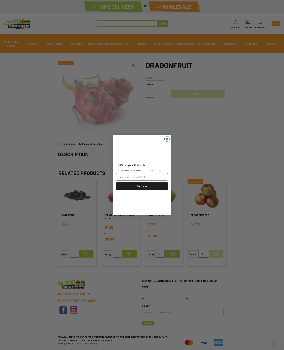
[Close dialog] (167, 138)
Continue (142, 186)
